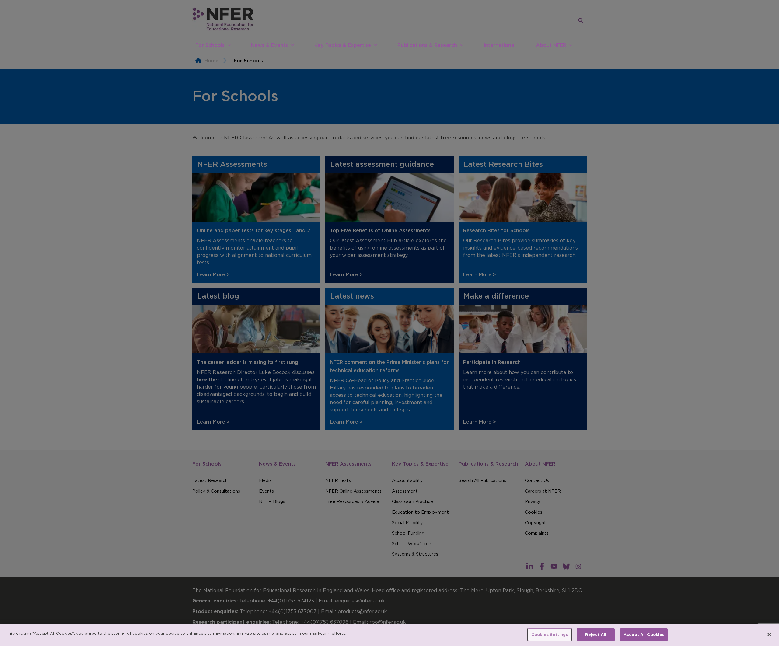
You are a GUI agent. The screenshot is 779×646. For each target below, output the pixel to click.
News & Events (269, 45)
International (499, 45)
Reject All (595, 634)
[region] (389, 635)
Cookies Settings (549, 634)
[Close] (769, 634)
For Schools (210, 45)
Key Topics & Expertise (342, 45)
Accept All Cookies (644, 634)
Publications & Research (427, 45)
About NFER (551, 45)
